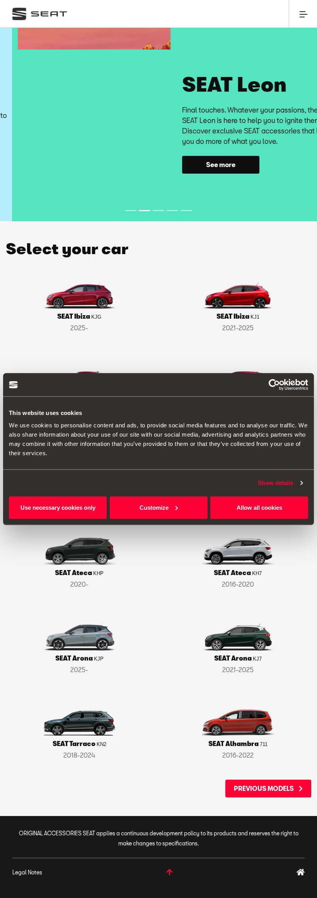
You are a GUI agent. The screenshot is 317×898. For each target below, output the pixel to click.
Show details (275, 483)
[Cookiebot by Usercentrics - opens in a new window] (274, 385)
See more (203, 164)
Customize (154, 507)
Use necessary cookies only (57, 507)
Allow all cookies (259, 507)
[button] (24, 124)
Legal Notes (27, 872)
